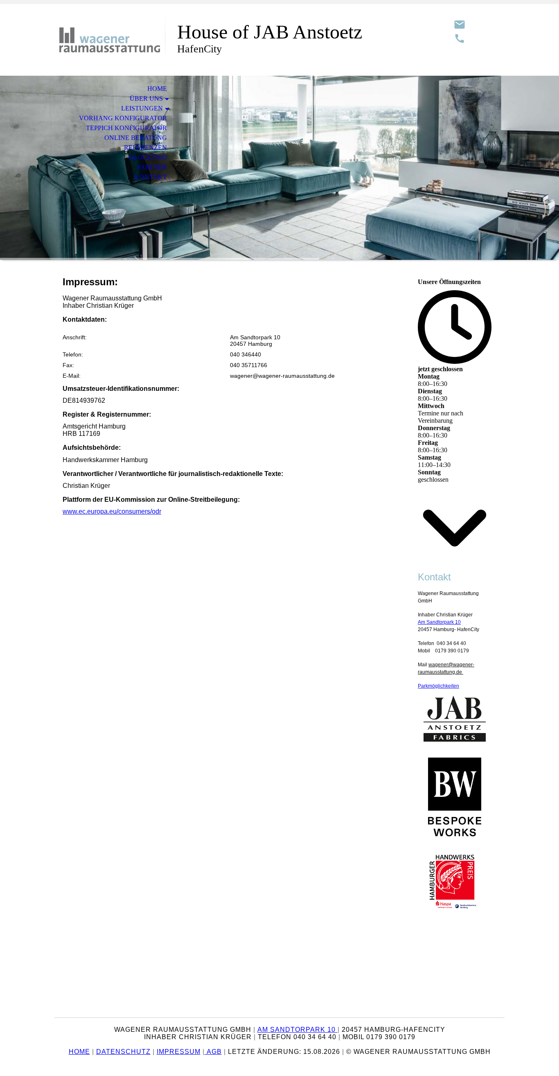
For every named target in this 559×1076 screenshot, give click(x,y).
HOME (157, 88)
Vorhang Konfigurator (123, 118)
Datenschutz (123, 1051)
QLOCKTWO (147, 157)
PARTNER (152, 167)
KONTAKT (151, 177)
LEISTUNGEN (142, 108)
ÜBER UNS (146, 98)
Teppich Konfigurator (126, 127)
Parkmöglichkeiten (438, 686)
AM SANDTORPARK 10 (297, 1029)
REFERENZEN (145, 147)
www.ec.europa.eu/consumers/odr (112, 511)
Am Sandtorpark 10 (439, 622)
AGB (213, 1051)
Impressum (179, 1051)
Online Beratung (135, 137)
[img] (109, 39)
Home (79, 1051)
